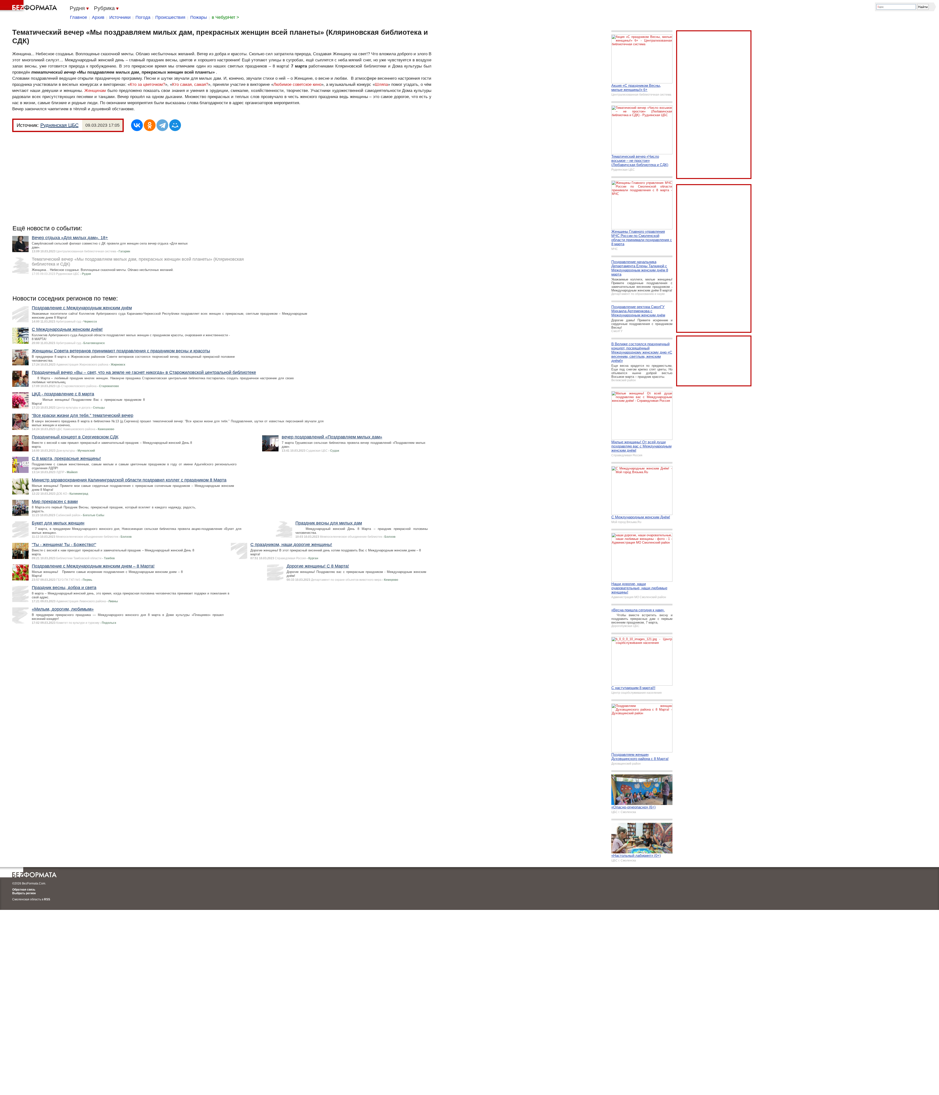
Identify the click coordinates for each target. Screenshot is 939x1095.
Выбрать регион (24, 893)
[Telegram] (162, 125)
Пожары (198, 17)
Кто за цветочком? (147, 84)
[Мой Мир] (175, 125)
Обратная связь (23, 889)
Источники (120, 17)
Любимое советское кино (297, 84)
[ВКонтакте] (137, 125)
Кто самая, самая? (190, 84)
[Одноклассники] (150, 125)
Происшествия (170, 17)
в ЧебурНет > (225, 17)
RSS (47, 899)
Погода (142, 17)
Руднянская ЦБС (59, 125)
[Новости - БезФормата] (29, 6)
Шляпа (381, 84)
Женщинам (95, 90)
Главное (78, 17)
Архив (98, 17)
